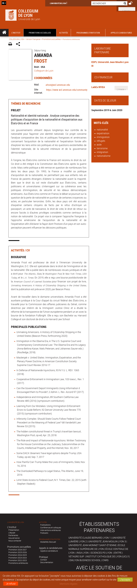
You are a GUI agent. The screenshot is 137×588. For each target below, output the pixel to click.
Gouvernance (14, 538)
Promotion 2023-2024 (17, 557)
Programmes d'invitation (49, 539)
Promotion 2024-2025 (17, 555)
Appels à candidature (49, 551)
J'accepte (125, 579)
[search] (109, 3)
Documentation (46, 562)
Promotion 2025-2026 (17, 552)
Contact (43, 559)
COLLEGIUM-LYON (16, 39)
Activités (43, 522)
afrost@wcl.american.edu (58, 84)
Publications (45, 525)
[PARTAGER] (19, 44)
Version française (33, 39)
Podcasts (44, 533)
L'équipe (11, 532)
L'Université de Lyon (58, 3)
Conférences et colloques (50, 527)
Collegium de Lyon (43, 70)
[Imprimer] (11, 44)
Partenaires (13, 535)
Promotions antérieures (18, 563)
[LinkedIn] (126, 8)
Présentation (13, 530)
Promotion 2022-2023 (17, 560)
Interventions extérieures (50, 530)
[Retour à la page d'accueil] (22, 14)
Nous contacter (14, 540)
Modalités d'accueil (48, 542)
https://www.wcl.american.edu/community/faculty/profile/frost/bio (78, 89)
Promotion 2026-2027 (17, 549)
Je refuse (11, 583)
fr (3, 3)
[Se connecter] (132, 3)
